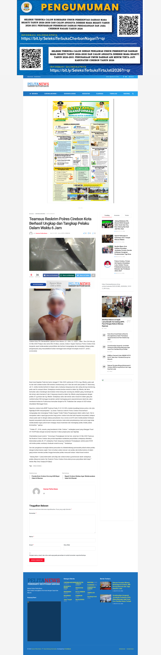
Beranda (31, 213)
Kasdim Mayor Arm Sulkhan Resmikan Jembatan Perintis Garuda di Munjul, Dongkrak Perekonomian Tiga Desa (123, 250)
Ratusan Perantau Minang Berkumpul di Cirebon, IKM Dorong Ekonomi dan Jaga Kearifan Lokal (119, 367)
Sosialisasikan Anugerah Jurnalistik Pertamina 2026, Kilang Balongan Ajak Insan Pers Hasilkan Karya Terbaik (119, 347)
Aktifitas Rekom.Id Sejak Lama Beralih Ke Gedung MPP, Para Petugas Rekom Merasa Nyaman (113, 323)
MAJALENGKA (80, 599)
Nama (31, 536)
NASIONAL (127, 93)
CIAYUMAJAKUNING (50, 93)
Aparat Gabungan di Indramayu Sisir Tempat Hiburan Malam (122, 237)
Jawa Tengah (68, 599)
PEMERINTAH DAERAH (91, 588)
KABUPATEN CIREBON (79, 583)
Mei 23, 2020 (53, 233)
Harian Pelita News (41, 233)
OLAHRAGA (99, 93)
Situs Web (67, 545)
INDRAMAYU (67, 591)
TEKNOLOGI (113, 93)
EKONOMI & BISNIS (70, 93)
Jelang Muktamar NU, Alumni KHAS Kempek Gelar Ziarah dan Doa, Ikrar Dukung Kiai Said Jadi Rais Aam (122, 225)
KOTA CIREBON (51, 213)
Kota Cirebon (37, 466)
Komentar (33, 513)
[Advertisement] (62, 367)
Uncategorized (92, 596)
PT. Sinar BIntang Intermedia (49, 649)
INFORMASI (67, 595)
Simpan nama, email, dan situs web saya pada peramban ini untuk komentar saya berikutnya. (57, 555)
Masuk (132, 76)
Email (31, 545)
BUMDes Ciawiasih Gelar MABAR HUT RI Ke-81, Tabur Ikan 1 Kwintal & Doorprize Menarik (119, 357)
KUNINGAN (79, 595)
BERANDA (35, 93)
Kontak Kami (37, 76)
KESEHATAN (86, 93)
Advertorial (30, 76)
